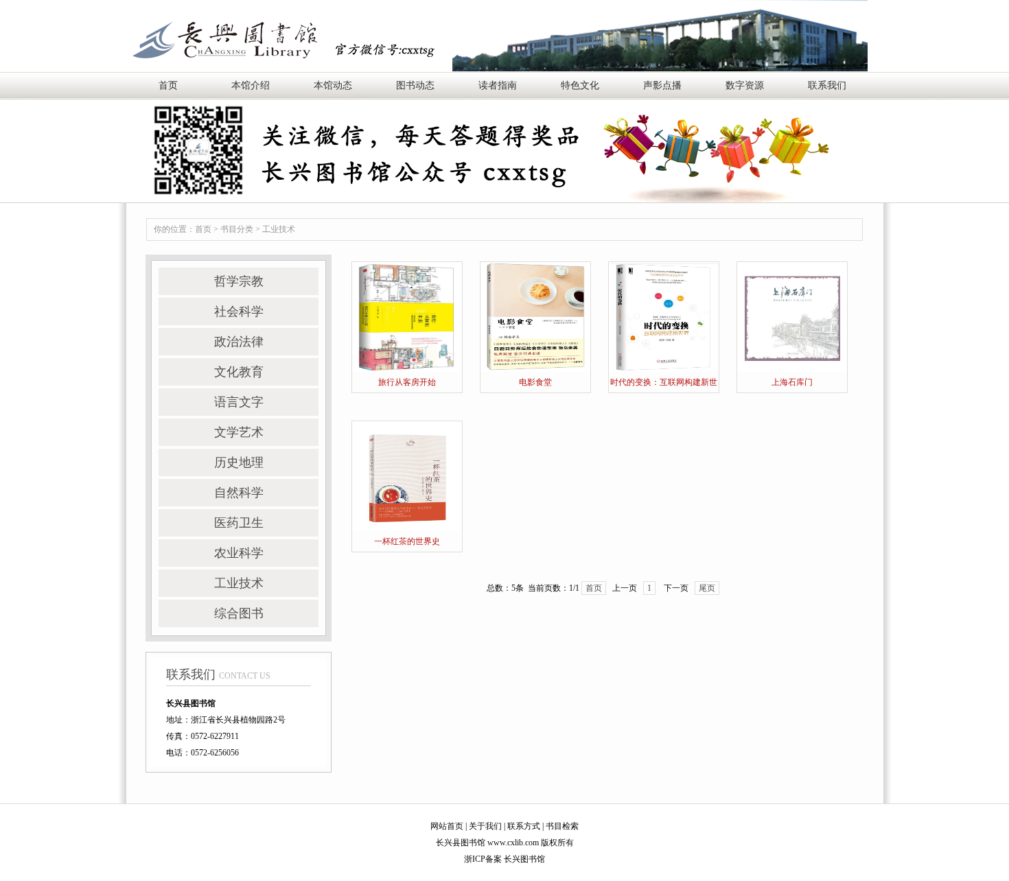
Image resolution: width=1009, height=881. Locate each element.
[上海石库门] (792, 316)
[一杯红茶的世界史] (407, 475)
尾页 (707, 588)
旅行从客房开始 (407, 382)
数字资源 (745, 85)
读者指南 (497, 85)
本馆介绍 (250, 85)
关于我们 (485, 826)
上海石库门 (792, 382)
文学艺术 (239, 432)
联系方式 (523, 826)
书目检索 (562, 826)
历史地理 (239, 462)
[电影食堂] (535, 316)
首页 (168, 85)
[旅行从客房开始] (407, 316)
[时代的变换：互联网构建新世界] (664, 316)
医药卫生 (239, 523)
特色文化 (580, 85)
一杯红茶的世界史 (407, 541)
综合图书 (239, 613)
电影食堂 (535, 382)
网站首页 (446, 826)
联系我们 (827, 85)
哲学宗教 (239, 281)
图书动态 (415, 85)
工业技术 (278, 229)
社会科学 (239, 311)
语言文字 (239, 402)
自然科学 (239, 493)
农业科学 (239, 553)
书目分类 (236, 229)
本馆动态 (333, 85)
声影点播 (662, 85)
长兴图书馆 (524, 859)
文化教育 (239, 372)
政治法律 (239, 342)
